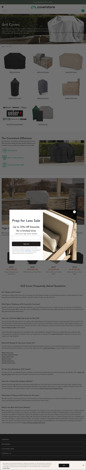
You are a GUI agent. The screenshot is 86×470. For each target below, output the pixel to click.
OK (64, 465)
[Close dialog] (74, 211)
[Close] (83, 465)
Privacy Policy (28, 250)
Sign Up (26, 244)
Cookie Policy (6, 468)
